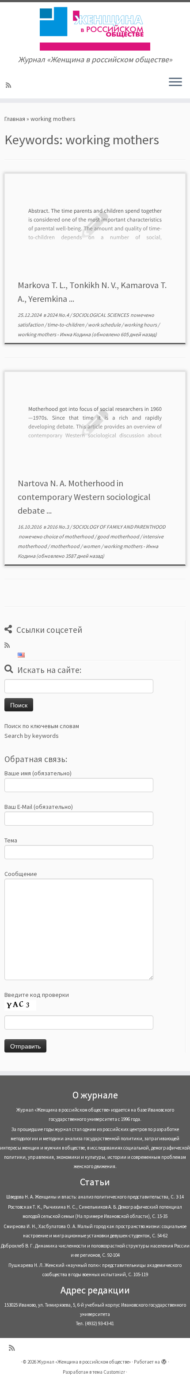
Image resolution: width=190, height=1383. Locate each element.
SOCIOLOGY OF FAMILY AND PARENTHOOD (118, 526)
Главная (14, 119)
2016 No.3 (58, 526)
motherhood (65, 546)
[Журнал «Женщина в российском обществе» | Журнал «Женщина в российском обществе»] (95, 29)
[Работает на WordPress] (164, 1360)
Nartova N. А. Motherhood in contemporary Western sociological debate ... (84, 496)
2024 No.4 (58, 315)
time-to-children (66, 324)
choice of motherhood (69, 536)
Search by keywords (31, 736)
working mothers (37, 334)
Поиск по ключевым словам (41, 726)
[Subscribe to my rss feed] (10, 85)
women (92, 546)
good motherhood (118, 536)
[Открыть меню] (175, 82)
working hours (141, 324)
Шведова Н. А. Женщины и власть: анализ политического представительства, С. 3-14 (95, 1197)
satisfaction (31, 324)
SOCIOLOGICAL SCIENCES (100, 315)
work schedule (105, 324)
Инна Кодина (75, 334)
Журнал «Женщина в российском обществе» (84, 1362)
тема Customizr (108, 1372)
